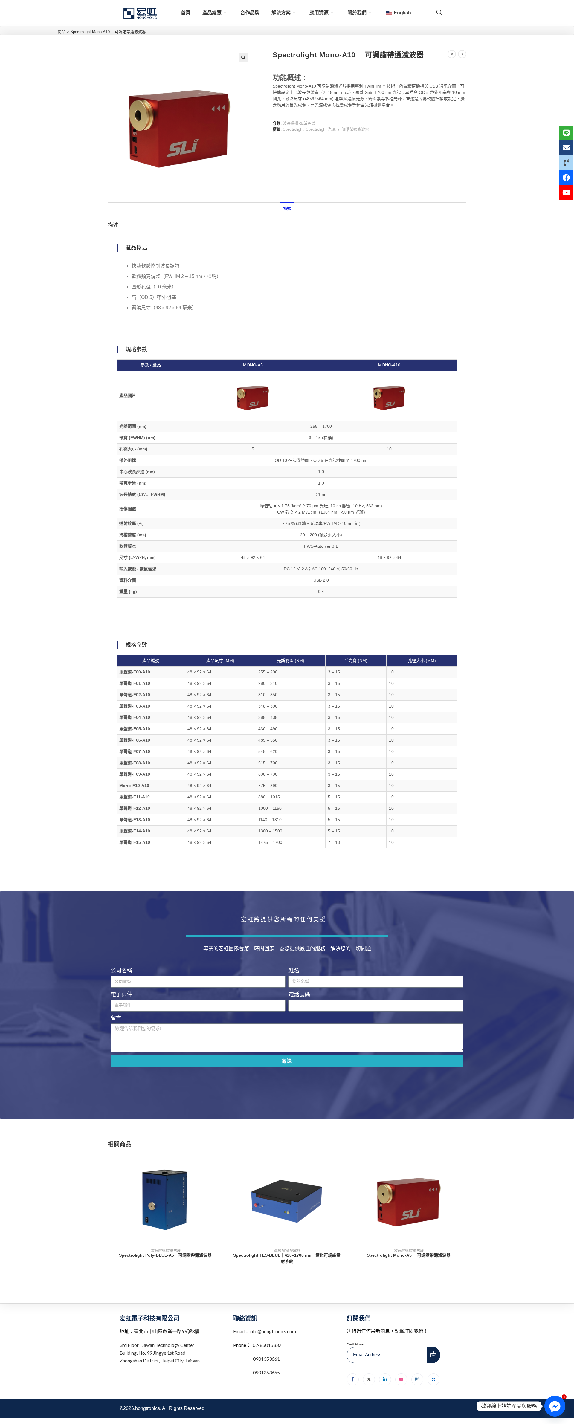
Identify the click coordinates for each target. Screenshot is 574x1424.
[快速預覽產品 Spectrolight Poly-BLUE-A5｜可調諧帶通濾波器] (221, 1163)
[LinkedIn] (385, 1379)
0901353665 (266, 1372)
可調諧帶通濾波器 (353, 129)
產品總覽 (212, 12)
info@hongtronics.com (272, 1331)
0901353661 (266, 1359)
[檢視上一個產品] (452, 54)
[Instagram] (417, 1379)
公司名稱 (121, 971)
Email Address (356, 1344)
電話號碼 (299, 994)
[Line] (433, 1379)
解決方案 (281, 12)
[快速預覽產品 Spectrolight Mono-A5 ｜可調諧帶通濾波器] (465, 1163)
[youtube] (401, 1379)
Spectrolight (293, 129)
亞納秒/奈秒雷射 (287, 1250)
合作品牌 (249, 12)
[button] (243, 57)
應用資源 (319, 12)
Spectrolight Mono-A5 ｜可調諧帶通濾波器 (409, 1255)
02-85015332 (267, 1345)
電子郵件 (121, 994)
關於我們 (357, 12)
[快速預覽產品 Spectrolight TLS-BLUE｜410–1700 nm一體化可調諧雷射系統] (343, 1163)
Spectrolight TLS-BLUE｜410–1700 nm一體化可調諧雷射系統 (287, 1258)
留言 (116, 1018)
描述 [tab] (287, 209)
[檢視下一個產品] (462, 54)
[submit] (434, 1355)
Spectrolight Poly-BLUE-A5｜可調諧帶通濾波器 (165, 1255)
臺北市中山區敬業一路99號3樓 (166, 1331)
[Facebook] (353, 1379)
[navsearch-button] (439, 13)
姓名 (293, 971)
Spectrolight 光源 (320, 129)
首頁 (185, 12)
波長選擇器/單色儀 (299, 123)
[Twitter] (369, 1379)
